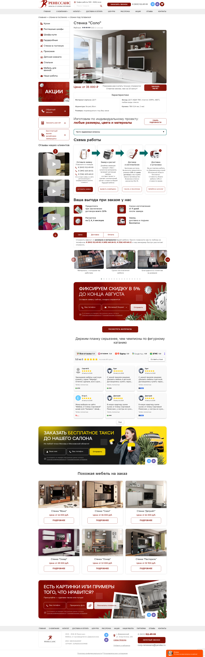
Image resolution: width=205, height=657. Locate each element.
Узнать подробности (155, 121)
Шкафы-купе (50, 35)
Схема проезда (119, 640)
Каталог (76, 11)
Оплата (111, 235)
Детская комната (53, 57)
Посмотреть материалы (120, 329)
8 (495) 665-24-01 (139, 1)
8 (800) (147, 634)
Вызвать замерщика (108, 189)
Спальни (48, 62)
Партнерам (141, 628)
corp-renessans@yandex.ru (151, 645)
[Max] (157, 4)
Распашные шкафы (53, 29)
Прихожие (49, 51)
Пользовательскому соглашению (112, 315)
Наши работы (51, 76)
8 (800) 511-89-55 (140, 4)
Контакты (162, 11)
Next (55, 235)
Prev (55, 151)
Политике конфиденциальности (91, 315)
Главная (47, 11)
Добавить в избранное (121, 645)
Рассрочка (125, 11)
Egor (147, 368)
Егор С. (84, 396)
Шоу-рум (111, 11)
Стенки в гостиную (58, 17)
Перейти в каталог (155, 189)
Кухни (47, 24)
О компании (61, 11)
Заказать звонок (119, 4)
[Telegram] (153, 4)
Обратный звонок (151, 640)
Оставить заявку (84, 189)
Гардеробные (51, 40)
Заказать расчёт (155, 87)
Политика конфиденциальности (89, 653)
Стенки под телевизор (80, 17)
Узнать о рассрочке (132, 189)
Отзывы (149, 11)
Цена (80, 235)
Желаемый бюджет (116, 307)
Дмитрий (148, 396)
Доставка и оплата (94, 11)
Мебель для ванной (50, 69)
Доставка (95, 235)
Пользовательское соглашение (115, 653)
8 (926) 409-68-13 (139, 7)
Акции (138, 11)
